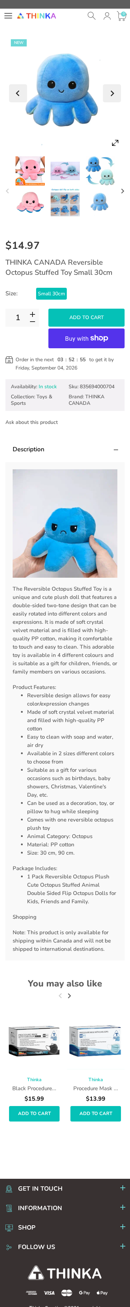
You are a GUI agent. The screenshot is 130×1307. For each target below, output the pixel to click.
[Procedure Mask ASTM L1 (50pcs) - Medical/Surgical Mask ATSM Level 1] (96, 1041)
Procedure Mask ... (95, 1088)
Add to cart (86, 317)
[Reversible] (30, 170)
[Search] (92, 16)
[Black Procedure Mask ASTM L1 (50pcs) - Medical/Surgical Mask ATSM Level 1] (34, 1041)
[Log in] (107, 16)
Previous (18, 93)
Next (112, 93)
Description (28, 449)
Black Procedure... (34, 1088)
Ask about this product (31, 422)
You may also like (65, 983)
